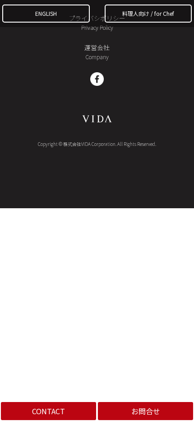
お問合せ (145, 411)
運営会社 (97, 52)
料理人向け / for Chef (148, 13)
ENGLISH (46, 13)
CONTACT (48, 411)
